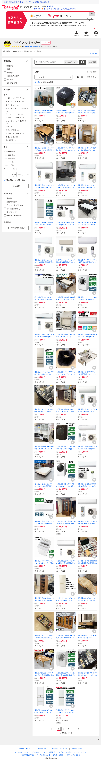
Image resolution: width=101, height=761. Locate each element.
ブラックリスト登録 (50, 46)
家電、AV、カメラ (15, 101)
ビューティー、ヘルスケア (16, 122)
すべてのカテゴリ (71, 62)
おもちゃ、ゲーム (14, 114)
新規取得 (50, 6)
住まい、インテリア (16, 98)
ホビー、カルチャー (15, 133)
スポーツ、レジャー (15, 117)
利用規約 (52, 752)
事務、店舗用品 (14, 137)
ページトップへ (92, 739)
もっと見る (93, 53)
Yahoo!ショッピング (60, 749)
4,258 (27, 46)
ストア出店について (43, 755)
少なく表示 (9, 140)
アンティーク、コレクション (17, 109)
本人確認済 (36, 46)
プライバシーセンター (39, 752)
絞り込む (16, 186)
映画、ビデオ (13, 130)
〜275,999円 (11, 169)
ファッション (13, 105)
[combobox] (49, 62)
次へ (79, 729)
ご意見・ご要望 (57, 755)
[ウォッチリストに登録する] (51, 106)
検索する (82, 62)
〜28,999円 (10, 155)
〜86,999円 (10, 165)
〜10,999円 (10, 151)
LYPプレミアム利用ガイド (66, 752)
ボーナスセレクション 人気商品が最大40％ (60, 9)
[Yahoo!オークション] (17, 6)
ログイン (37, 9)
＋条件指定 (92, 62)
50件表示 (90, 77)
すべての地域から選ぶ (16, 228)
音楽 (9, 127)
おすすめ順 (40, 77)
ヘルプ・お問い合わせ (72, 755)
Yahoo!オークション (26, 749)
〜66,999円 (10, 162)
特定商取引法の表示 (27, 755)
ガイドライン (81, 752)
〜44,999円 (10, 158)
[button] (16, 61)
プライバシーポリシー (22, 752)
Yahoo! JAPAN (76, 749)
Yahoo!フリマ (43, 749)
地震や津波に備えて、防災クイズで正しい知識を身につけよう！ (27, 2)
